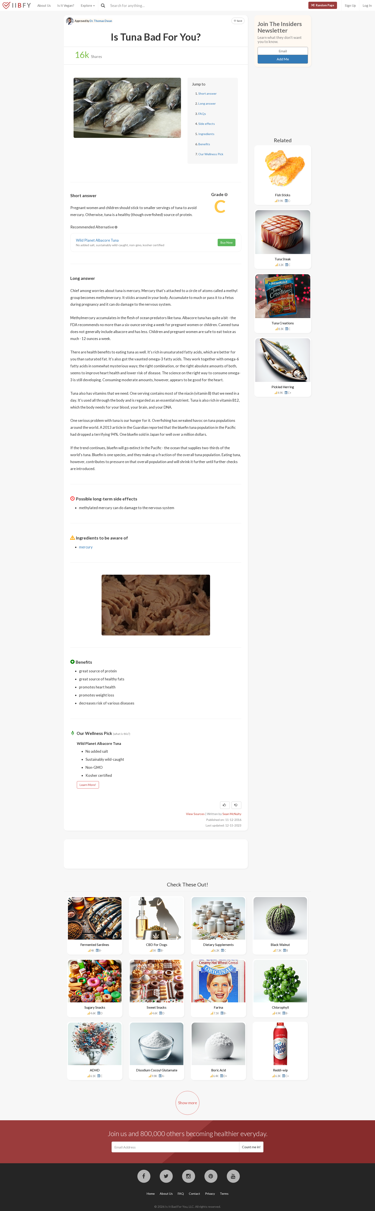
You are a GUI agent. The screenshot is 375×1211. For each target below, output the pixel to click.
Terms (224, 1193)
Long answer (207, 103)
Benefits (204, 144)
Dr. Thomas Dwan (101, 21)
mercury (86, 547)
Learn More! (88, 785)
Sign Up (350, 5)
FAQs (202, 113)
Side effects (206, 123)
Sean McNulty (231, 814)
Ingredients (206, 134)
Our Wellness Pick (210, 154)
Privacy (210, 1193)
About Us (44, 5)
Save (239, 20)
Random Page (324, 5)
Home (151, 1193)
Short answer (207, 93)
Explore (87, 5)
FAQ (181, 1193)
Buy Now (226, 242)
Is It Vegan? (65, 5)
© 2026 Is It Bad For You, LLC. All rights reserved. (187, 1206)
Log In (367, 5)
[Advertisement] (149, 853)
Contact (194, 1193)
